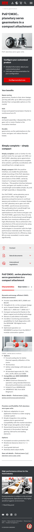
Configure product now (17, 80)
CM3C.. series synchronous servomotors (15, 396)
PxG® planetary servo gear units (15, 454)
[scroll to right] (31, 287)
